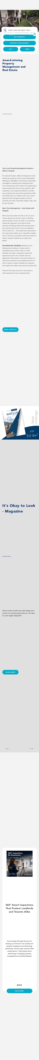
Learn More (10, 672)
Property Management (19, 43)
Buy (10, 49)
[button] (8, 749)
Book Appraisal (10, 329)
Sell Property (19, 37)
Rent (27, 49)
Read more (19, 991)
